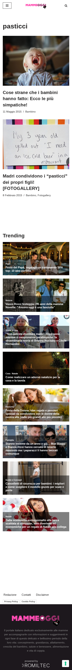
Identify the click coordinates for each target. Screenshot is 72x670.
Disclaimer (42, 594)
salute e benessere (40, 646)
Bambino (30, 111)
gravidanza (42, 642)
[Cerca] (66, 5)
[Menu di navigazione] (7, 5)
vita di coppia (36, 650)
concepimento (26, 642)
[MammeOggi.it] (36, 5)
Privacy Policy (11, 601)
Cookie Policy (28, 601)
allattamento (57, 642)
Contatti (26, 594)
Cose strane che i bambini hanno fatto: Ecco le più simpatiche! (30, 98)
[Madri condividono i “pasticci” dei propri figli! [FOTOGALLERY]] (36, 144)
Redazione (10, 594)
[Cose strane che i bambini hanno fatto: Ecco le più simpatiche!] (36, 61)
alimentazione (61, 646)
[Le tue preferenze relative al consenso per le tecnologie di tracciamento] (65, 663)
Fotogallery (44, 195)
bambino (22, 646)
